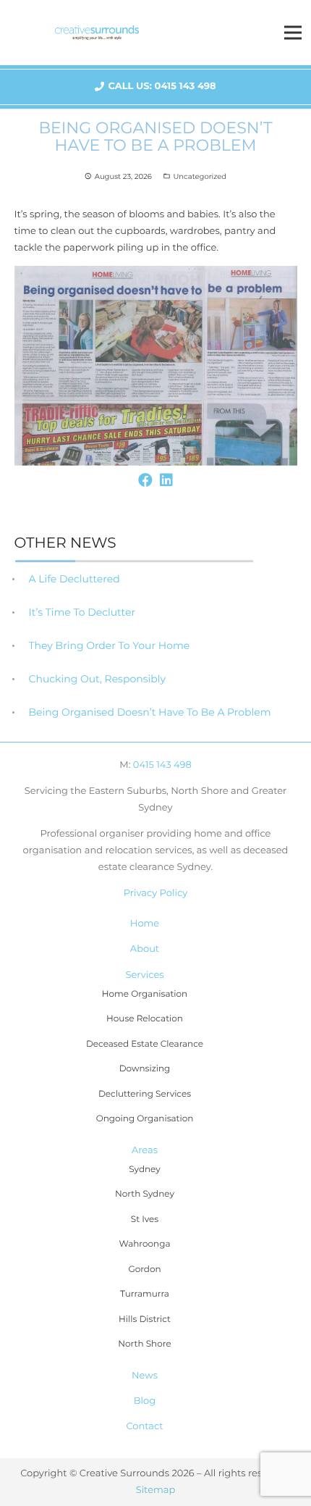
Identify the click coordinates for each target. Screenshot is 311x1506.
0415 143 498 (162, 765)
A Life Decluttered (74, 578)
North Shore (144, 1344)
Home (144, 923)
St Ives (144, 1219)
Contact (144, 1426)
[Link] (97, 32)
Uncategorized (199, 176)
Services (144, 975)
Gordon (144, 1269)
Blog (145, 1401)
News (145, 1375)
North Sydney (144, 1194)
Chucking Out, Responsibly (97, 678)
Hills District (145, 1319)
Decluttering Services (144, 1094)
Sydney (145, 1169)
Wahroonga (145, 1244)
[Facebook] (145, 480)
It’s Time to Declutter (82, 612)
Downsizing (145, 1068)
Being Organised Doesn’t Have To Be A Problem (150, 712)
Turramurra (144, 1294)
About (144, 949)
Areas (145, 1150)
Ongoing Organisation (145, 1118)
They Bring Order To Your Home (109, 645)
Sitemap (156, 1490)
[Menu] (293, 32)
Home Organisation (144, 994)
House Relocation (144, 1018)
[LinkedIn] (166, 480)
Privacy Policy (155, 893)
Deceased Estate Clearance (144, 1044)
